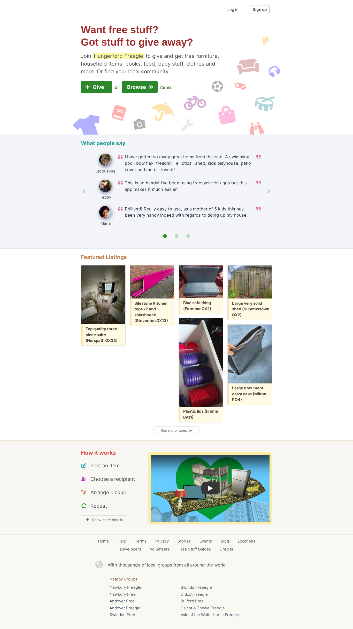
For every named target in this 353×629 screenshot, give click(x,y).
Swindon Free (122, 614)
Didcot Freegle (194, 594)
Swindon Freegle (196, 587)
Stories (184, 541)
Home (103, 541)
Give (99, 87)
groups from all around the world (192, 565)
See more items (175, 430)
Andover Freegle (125, 608)
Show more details (106, 520)
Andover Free (122, 601)
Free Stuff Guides (195, 549)
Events (205, 541)
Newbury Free (123, 594)
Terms (141, 541)
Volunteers (160, 549)
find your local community (136, 71)
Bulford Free (192, 601)
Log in (233, 9)
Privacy (162, 541)
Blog (225, 541)
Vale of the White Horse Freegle (210, 614)
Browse (137, 87)
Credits (226, 549)
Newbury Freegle (125, 587)
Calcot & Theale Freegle (203, 608)
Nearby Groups (123, 579)
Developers (130, 549)
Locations (246, 541)
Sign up (260, 9)
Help (122, 541)
